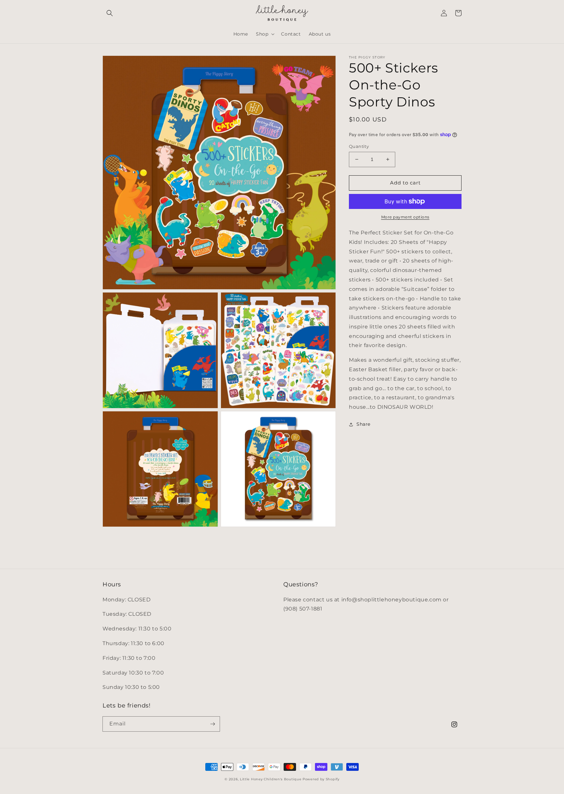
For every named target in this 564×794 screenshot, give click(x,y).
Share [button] (363, 424)
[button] (109, 13)
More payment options (405, 216)
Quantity (359, 146)
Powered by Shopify (321, 779)
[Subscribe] (212, 724)
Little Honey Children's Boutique (270, 779)
